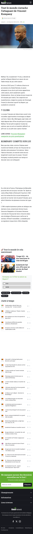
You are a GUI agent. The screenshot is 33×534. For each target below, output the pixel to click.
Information (6, 498)
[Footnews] (16, 508)
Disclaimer (11, 528)
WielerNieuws (28, 528)
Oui (7, 283)
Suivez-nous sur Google (9, 18)
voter (23, 22)
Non (7, 287)
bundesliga (26, 292)
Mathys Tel (4, 295)
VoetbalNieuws (19, 528)
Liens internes (7, 503)
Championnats (7, 493)
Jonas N (3, 22)
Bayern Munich (5, 292)
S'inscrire (27, 484)
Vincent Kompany (16, 292)
